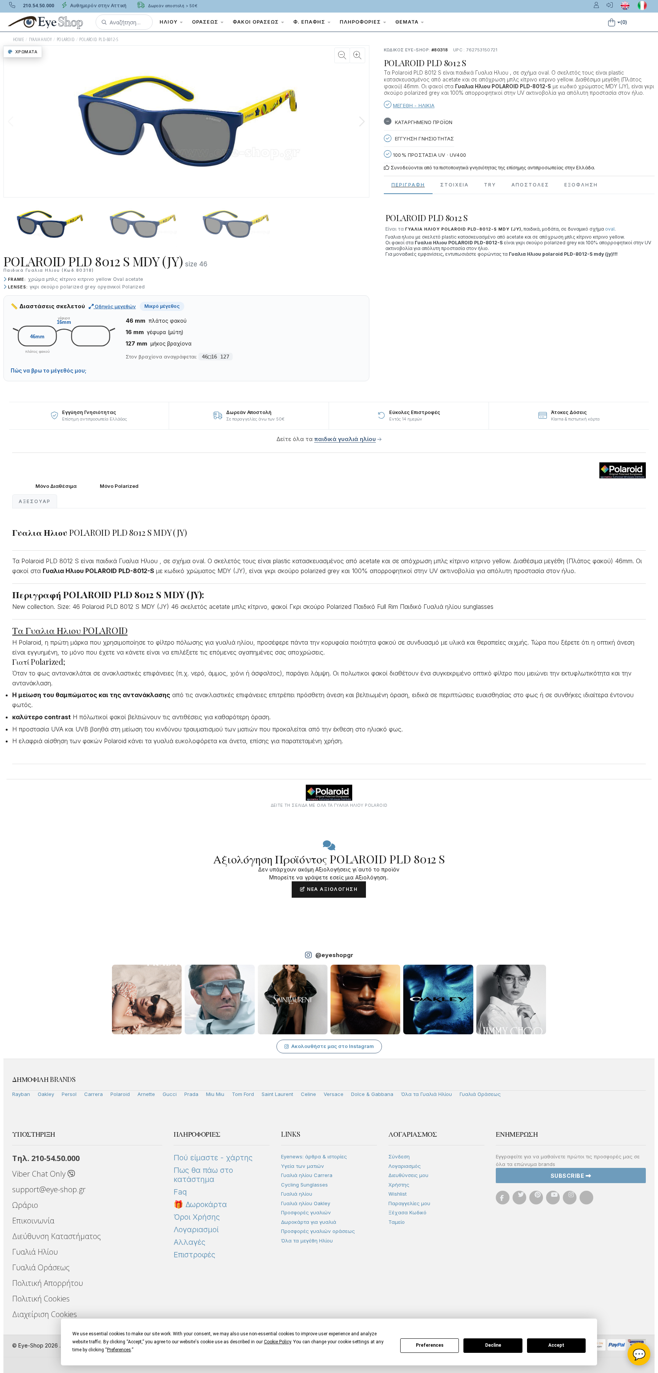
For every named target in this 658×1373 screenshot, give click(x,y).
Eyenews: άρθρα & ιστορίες (314, 1156)
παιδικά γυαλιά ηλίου (345, 439)
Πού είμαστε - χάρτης (213, 1157)
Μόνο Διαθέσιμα (56, 486)
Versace (333, 1094)
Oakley (46, 1094)
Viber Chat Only (39, 1174)
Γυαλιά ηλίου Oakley (305, 1203)
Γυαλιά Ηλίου (35, 1252)
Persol (69, 1094)
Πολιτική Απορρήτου (47, 1283)
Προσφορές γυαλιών (306, 1212)
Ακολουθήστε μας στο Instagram (332, 1046)
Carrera (93, 1094)
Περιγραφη (408, 185)
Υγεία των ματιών (302, 1166)
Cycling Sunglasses (304, 1185)
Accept (556, 1345)
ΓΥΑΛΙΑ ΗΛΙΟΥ (40, 39)
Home (18, 39)
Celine (308, 1094)
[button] (124, 22)
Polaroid (120, 1094)
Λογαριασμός (404, 1166)
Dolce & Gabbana (372, 1094)
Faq (180, 1191)
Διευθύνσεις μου (408, 1175)
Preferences (430, 1345)
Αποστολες (530, 185)
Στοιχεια (454, 185)
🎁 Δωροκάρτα (200, 1204)
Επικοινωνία (33, 1220)
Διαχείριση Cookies (44, 1314)
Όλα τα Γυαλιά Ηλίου (426, 1094)
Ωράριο (25, 1205)
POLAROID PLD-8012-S (98, 39)
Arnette (146, 1094)
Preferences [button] (119, 1349)
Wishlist (397, 1194)
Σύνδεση (399, 1156)
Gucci (170, 1094)
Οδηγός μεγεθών (115, 306)
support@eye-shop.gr (49, 1189)
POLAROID (66, 39)
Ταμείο (396, 1222)
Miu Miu (215, 1094)
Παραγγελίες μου (409, 1203)
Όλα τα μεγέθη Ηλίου (307, 1241)
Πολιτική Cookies (41, 1298)
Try (490, 185)
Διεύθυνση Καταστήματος (56, 1236)
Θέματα (407, 22)
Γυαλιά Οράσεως (480, 1094)
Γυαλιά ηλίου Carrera (306, 1175)
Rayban (21, 1094)
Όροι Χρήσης (197, 1217)
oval (610, 229)
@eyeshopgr (334, 955)
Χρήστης (398, 1185)
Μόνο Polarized (119, 486)
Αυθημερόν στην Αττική (97, 5)
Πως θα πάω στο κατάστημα (203, 1175)
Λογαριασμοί (196, 1229)
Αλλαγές (189, 1242)
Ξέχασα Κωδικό (407, 1212)
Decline (493, 1345)
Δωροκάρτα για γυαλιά (308, 1222)
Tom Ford (243, 1094)
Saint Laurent (277, 1094)
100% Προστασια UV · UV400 (428, 155)
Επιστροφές (194, 1254)
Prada (191, 1094)
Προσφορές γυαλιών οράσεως (318, 1231)
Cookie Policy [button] (277, 1341)
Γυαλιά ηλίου (296, 1194)
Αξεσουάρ (35, 501)
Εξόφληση (581, 185)
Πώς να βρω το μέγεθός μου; (48, 371)
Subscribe (568, 1175)
